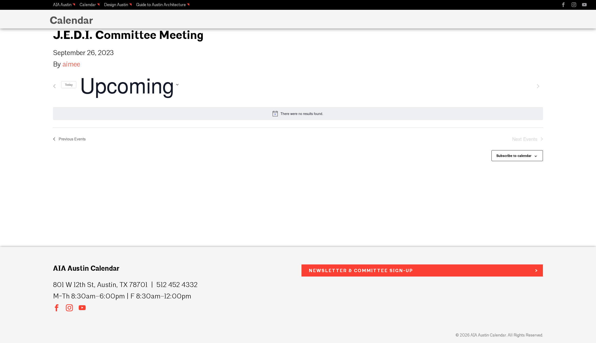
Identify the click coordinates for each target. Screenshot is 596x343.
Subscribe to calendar (513, 155)
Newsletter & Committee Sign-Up (361, 270)
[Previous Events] (54, 86)
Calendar (88, 4)
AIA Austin (62, 4)
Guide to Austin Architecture (161, 4)
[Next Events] (538, 86)
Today (69, 85)
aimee (71, 64)
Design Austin (116, 4)
